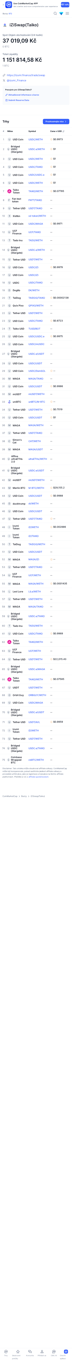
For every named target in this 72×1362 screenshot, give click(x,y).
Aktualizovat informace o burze (23, 95)
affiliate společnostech (39, 777)
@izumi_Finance (16, 80)
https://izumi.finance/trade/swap (26, 75)
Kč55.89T (23, 12)
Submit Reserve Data (18, 100)
